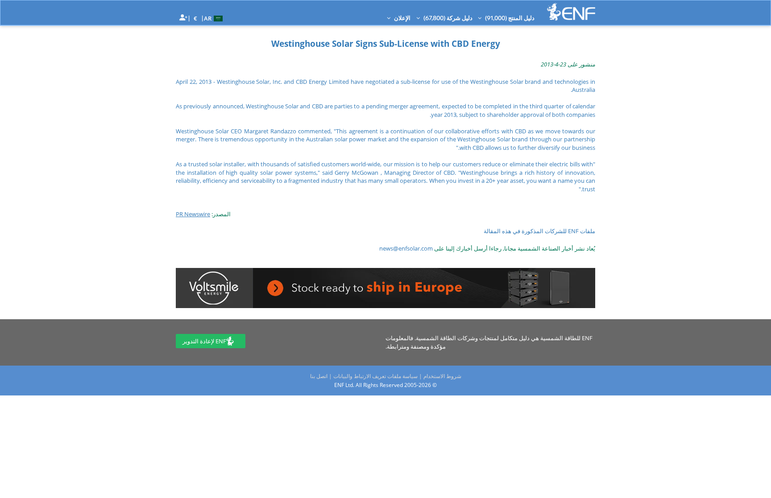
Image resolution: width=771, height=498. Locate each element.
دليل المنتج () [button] (509, 17)
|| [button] (195, 18)
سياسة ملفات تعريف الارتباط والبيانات (375, 376)
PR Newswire (193, 214)
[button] (214, 18)
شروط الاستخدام (442, 376)
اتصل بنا (318, 376)
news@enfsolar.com (406, 248)
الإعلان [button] (401, 17)
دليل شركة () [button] (447, 17)
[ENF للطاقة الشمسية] (571, 12)
